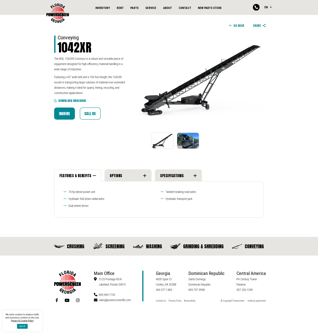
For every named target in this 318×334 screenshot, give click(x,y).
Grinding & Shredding (203, 246)
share (257, 25)
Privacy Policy (175, 300)
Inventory (102, 8)
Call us (90, 113)
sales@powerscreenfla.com (115, 300)
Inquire (64, 113)
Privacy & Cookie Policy (22, 320)
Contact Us (161, 300)
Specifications (172, 175)
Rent (120, 8)
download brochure (72, 100)
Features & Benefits (75, 175)
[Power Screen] (57, 13)
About (167, 8)
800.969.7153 (107, 294)
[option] (201, 80)
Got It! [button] (22, 326)
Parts (134, 8)
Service (150, 8)
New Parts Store (210, 8)
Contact (185, 8)
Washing (154, 246)
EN (266, 7)
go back (239, 25)
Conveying (254, 246)
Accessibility (189, 300)
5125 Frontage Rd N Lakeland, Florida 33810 (112, 281)
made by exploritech (257, 300)
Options (116, 175)
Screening (115, 246)
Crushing (75, 246)
